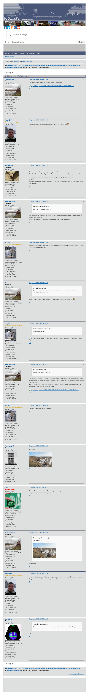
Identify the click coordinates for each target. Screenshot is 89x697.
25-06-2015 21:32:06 (42, 573)
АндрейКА (8, 120)
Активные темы (9, 56)
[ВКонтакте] (5, 27)
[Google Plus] (18, 27)
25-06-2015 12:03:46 (42, 446)
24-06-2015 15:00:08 (42, 242)
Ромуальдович (10, 79)
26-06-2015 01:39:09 (42, 619)
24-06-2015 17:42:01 (42, 364)
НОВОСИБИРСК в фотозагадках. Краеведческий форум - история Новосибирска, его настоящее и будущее (43, 65)
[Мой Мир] (15, 27)
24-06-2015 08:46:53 (42, 79)
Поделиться (32, 79)
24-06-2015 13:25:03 (42, 165)
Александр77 (9, 446)
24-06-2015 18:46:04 (42, 405)
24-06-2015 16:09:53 (42, 323)
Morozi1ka (8, 619)
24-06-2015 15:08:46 (42, 283)
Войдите (16, 61)
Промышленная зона (13, 67)
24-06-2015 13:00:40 (42, 120)
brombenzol (9, 165)
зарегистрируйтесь (27, 61)
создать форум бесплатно (76, 674)
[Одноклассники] (12, 27)
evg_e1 (7, 242)
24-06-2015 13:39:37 (42, 201)
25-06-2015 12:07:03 (42, 487)
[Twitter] (8, 27)
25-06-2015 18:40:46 (42, 532)
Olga (6, 487)
